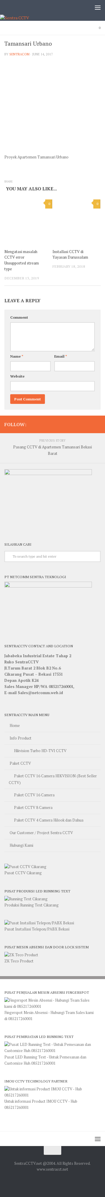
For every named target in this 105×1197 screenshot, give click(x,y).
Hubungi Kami (21, 845)
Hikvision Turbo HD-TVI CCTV (40, 750)
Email (60, 356)
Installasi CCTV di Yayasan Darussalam (70, 254)
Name (16, 356)
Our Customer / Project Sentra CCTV (41, 832)
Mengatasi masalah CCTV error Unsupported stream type (21, 260)
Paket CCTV (20, 763)
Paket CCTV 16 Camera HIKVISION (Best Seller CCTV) (53, 779)
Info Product (21, 738)
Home (15, 725)
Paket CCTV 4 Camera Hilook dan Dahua (48, 820)
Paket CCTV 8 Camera (33, 807)
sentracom (19, 54)
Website (17, 376)
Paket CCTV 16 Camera (34, 795)
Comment (19, 317)
